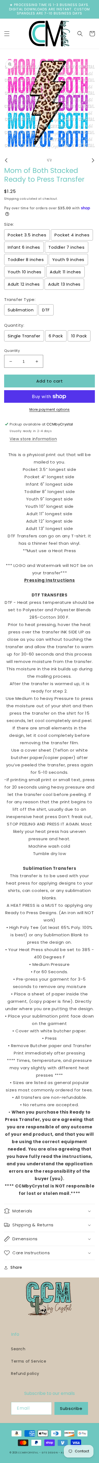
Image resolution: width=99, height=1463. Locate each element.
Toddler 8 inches (26, 259)
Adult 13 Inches (64, 284)
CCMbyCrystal (28, 1452)
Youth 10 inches (25, 272)
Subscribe (71, 1408)
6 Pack (56, 336)
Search (18, 1349)
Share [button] (16, 1267)
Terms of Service (28, 1361)
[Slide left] (6, 160)
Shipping (11, 199)
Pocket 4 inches (71, 235)
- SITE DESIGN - (50, 1452)
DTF (46, 310)
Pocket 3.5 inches (27, 235)
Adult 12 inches (24, 284)
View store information (33, 439)
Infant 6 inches (24, 247)
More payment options (49, 409)
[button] (7, 34)
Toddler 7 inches (66, 247)
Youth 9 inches (68, 259)
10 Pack (79, 336)
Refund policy (25, 1373)
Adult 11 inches (65, 272)
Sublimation (21, 310)
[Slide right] (93, 160)
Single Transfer (24, 336)
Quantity (12, 350)
